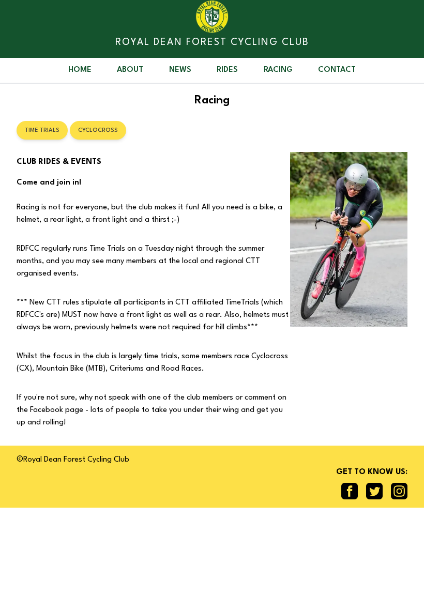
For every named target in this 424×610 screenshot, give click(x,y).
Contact (337, 70)
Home (80, 70)
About (130, 70)
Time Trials (42, 130)
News (180, 70)
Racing (278, 70)
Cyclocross (98, 130)
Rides (227, 70)
